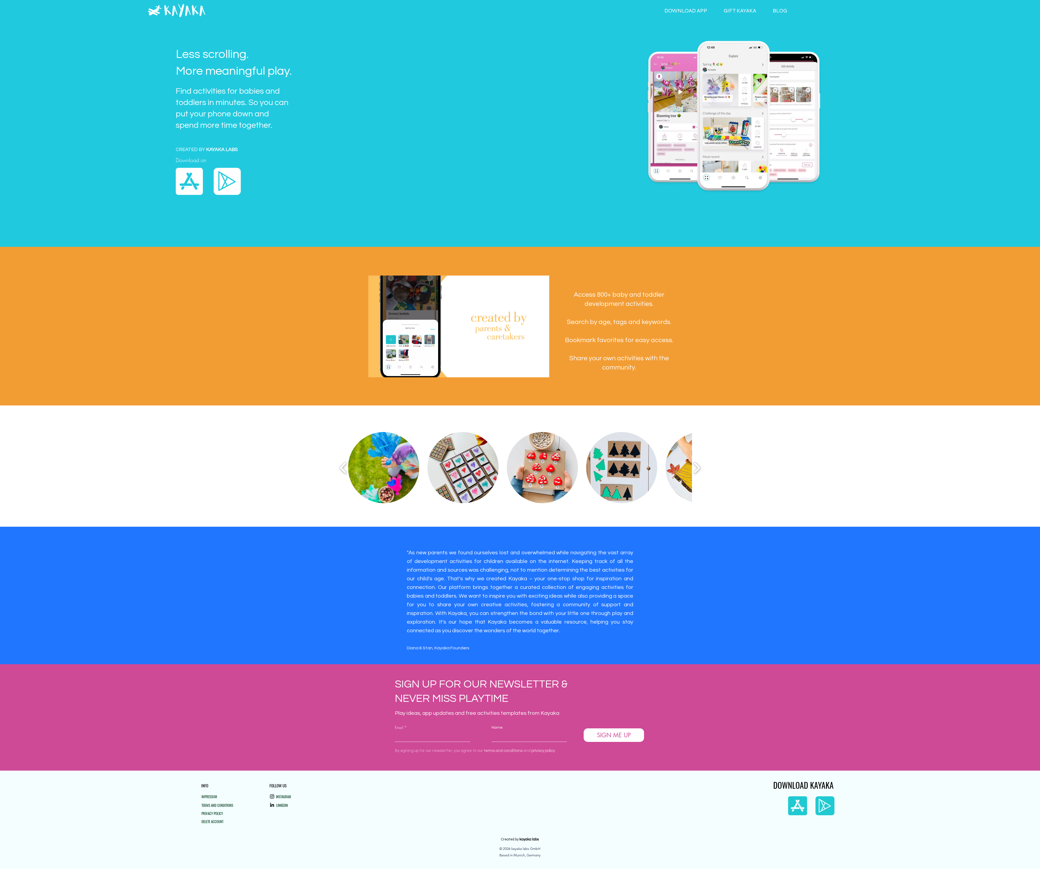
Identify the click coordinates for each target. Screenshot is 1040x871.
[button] (383, 467)
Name (497, 727)
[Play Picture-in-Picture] (532, 370)
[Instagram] (272, 796)
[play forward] (697, 467)
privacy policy (543, 751)
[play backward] (343, 467)
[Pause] (375, 370)
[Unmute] (384, 370)
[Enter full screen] (541, 370)
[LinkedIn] (272, 805)
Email (399, 727)
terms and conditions (503, 751)
